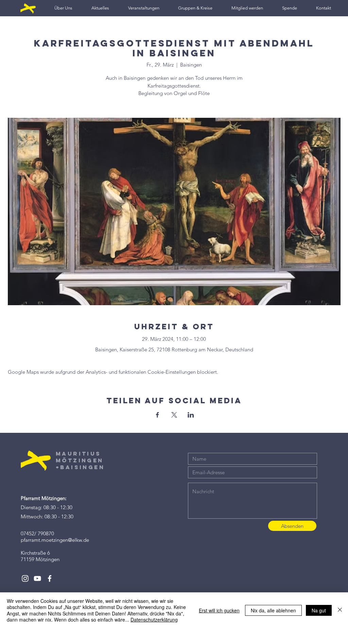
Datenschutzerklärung (154, 619)
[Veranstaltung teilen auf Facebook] (157, 415)
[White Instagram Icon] (25, 578)
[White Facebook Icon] (49, 578)
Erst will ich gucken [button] (219, 610)
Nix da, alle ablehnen (273, 610)
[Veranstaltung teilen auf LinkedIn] (191, 415)
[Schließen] (340, 610)
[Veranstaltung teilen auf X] (174, 415)
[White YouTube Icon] (37, 578)
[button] (63, 8)
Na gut (319, 610)
